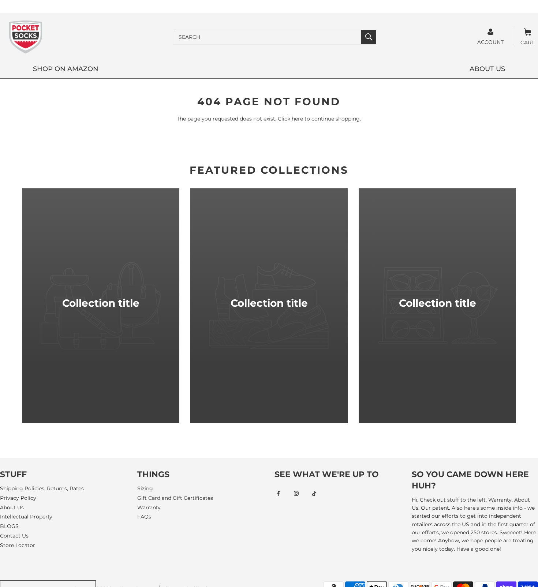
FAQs (144, 516)
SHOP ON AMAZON (65, 69)
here (297, 118)
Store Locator (17, 545)
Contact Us (14, 535)
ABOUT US (487, 69)
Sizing (145, 488)
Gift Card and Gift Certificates (175, 498)
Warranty (149, 507)
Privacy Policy (18, 498)
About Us (12, 507)
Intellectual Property (26, 516)
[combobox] (267, 37)
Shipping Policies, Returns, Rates (42, 488)
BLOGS (9, 526)
